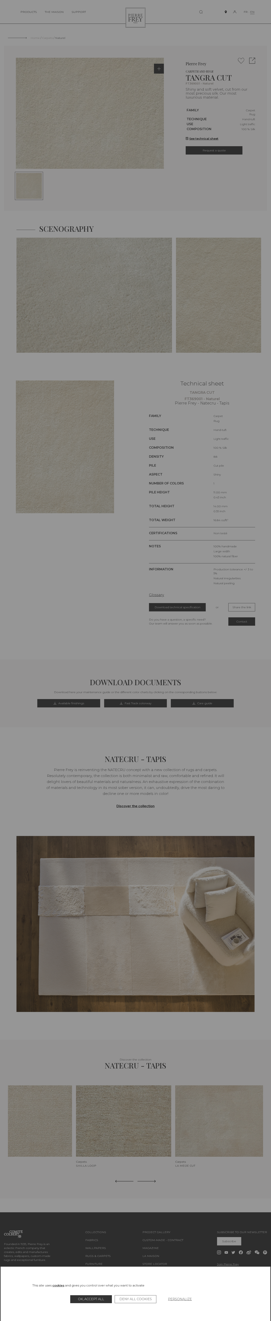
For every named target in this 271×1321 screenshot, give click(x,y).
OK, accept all (91, 1299)
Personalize (180, 1299)
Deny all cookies (135, 1299)
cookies (58, 1285)
